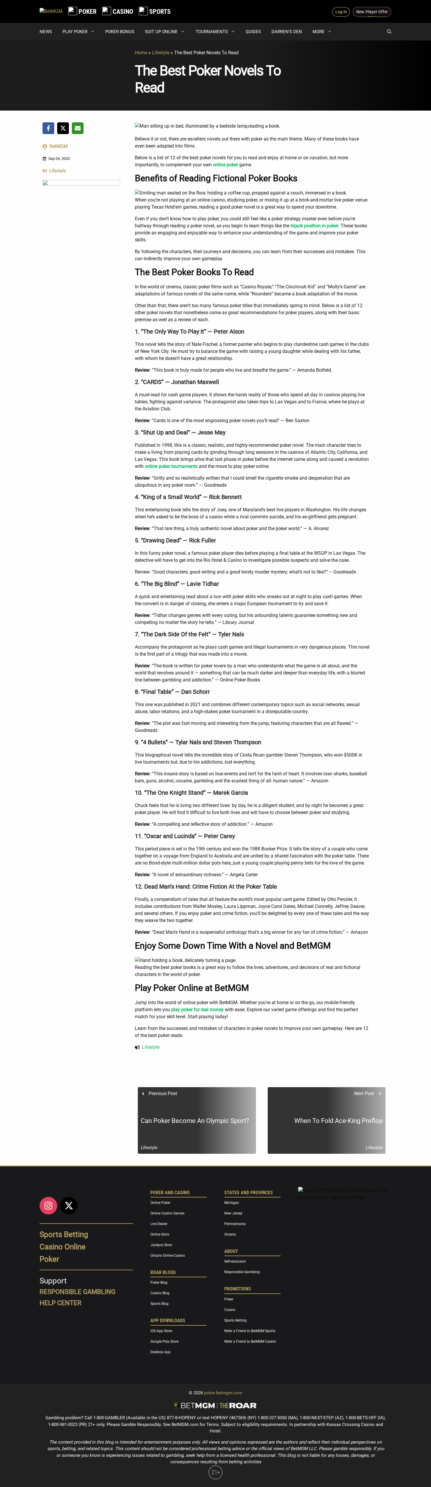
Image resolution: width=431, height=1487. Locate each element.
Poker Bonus (119, 31)
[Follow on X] (69, 1205)
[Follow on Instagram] (48, 1205)
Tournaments (212, 31)
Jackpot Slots (161, 1245)
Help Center (61, 1303)
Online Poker (160, 1203)
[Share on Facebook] (48, 128)
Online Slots (159, 1234)
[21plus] (215, 1478)
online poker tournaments (171, 466)
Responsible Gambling (242, 1272)
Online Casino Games (167, 1213)
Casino (229, 1310)
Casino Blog (159, 1293)
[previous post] (197, 1120)
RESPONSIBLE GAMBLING (78, 1291)
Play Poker (74, 31)
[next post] (327, 1120)
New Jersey (233, 1213)
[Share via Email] (78, 128)
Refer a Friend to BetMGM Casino (250, 1341)
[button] (389, 31)
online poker (225, 165)
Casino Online (63, 1246)
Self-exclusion (235, 1262)
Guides (253, 31)
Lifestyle (160, 52)
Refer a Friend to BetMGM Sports (249, 1331)
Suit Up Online (161, 31)
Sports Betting (64, 1234)
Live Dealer (158, 1224)
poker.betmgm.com (223, 1392)
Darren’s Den (287, 31)
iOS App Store (161, 1331)
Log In (341, 11)
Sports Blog (159, 1304)
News (46, 31)
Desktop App (160, 1352)
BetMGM (59, 146)
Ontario (230, 1234)
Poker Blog (158, 1283)
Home (141, 52)
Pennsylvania (235, 1224)
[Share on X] (63, 128)
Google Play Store (164, 1341)
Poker (49, 1259)
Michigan (231, 1203)
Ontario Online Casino (167, 1255)
